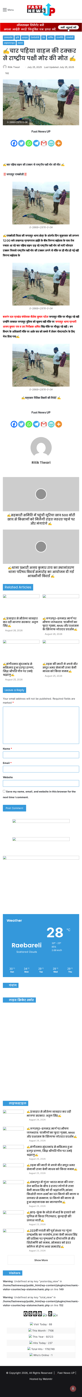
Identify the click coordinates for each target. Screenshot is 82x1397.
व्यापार (20, 42)
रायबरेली (69, 37)
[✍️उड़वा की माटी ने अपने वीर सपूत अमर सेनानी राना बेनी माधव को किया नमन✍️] (61, 650)
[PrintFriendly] (51, 141)
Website (8, 777)
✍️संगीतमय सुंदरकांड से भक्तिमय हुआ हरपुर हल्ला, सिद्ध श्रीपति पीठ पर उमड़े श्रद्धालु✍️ (18, 669)
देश (43, 37)
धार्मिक (50, 37)
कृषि (17, 37)
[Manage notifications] (73, 1389)
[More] (58, 141)
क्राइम (25, 37)
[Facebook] (14, 141)
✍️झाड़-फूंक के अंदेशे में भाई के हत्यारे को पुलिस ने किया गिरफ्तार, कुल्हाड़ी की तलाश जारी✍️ (51, 1216)
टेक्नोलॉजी (35, 37)
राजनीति (59, 37)
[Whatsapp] (29, 141)
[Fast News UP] (41, 9)
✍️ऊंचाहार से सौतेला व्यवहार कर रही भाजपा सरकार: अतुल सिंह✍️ (20, 622)
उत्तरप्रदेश (8, 37)
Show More (41, 1260)
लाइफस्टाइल (9, 42)
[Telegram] (36, 141)
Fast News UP (66, 1372)
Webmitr (47, 1378)
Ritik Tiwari (14, 67)
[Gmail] (43, 141)
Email (7, 762)
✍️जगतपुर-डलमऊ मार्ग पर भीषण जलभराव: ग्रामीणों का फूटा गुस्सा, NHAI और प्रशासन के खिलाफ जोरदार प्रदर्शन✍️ (61, 624)
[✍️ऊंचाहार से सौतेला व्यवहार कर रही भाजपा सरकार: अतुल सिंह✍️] (21, 604)
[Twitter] (21, 141)
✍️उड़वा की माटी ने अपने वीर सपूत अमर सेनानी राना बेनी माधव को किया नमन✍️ (60, 667)
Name (7, 748)
